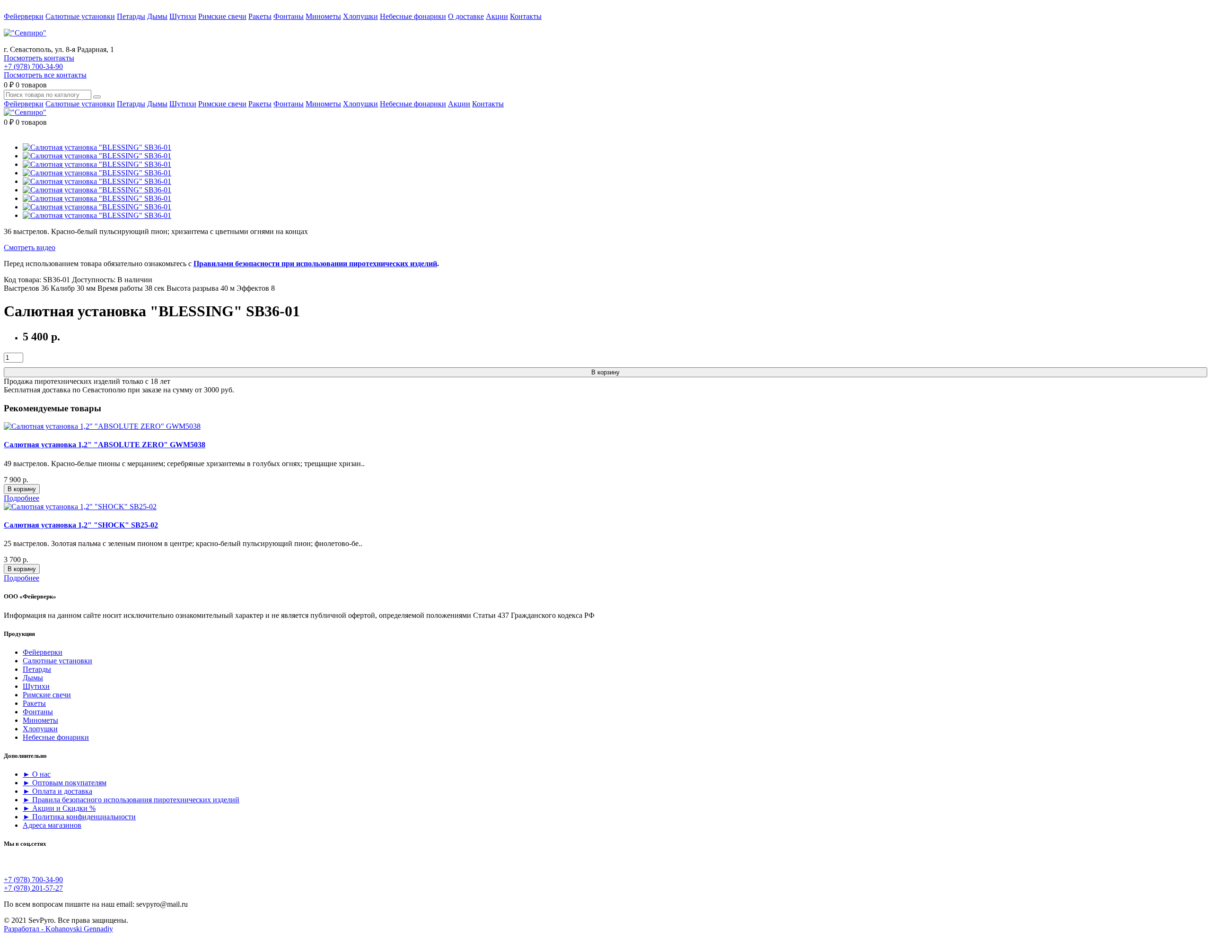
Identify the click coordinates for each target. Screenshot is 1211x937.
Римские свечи (222, 16)
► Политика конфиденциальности (79, 817)
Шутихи (182, 16)
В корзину (605, 372)
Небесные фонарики (413, 16)
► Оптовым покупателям (64, 783)
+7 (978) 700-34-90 (33, 66)
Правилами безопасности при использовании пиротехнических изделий (315, 264)
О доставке (466, 16)
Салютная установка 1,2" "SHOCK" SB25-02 (81, 525)
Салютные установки (80, 16)
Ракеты (260, 16)
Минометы (323, 16)
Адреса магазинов (52, 825)
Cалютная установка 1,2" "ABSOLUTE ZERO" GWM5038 (104, 445)
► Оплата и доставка (57, 791)
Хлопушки (360, 16)
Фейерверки (24, 16)
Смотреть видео (29, 247)
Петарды (131, 16)
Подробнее (21, 498)
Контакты (526, 16)
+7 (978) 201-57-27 (33, 888)
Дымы (157, 16)
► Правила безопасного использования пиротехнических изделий (131, 800)
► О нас (37, 774)
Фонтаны (288, 16)
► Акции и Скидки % (59, 808)
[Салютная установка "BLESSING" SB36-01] (97, 147)
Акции (497, 16)
